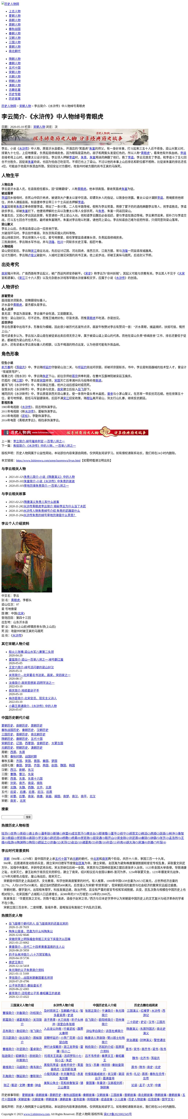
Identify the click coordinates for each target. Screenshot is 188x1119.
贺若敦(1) (87, 838)
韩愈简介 (91, 1046)
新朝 (22, 769)
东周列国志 (147, 1028)
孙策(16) (101, 842)
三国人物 (15, 42)
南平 (84, 796)
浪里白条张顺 (66, 1024)
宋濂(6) (143, 842)
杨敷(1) (67, 838)
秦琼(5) (146, 838)
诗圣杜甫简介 (114, 1031)
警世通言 (160, 1040)
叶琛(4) (161, 842)
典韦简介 (36, 1067)
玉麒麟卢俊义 (69, 1010)
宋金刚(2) (123, 838)
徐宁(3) (124, 833)
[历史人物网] (10, 4)
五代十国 (15, 67)
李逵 (183, 153)
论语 (134, 1085)
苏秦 (96, 1064)
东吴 (31, 774)
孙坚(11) (111, 842)
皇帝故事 (79, 1099)
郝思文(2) (135, 833)
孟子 (142, 1085)
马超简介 (22, 1067)
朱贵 (84, 157)
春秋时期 (16, 756)
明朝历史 (22, 747)
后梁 (13, 791)
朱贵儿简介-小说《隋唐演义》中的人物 (49, 476)
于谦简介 (107, 1010)
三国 (19, 380)
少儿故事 (120, 1099)
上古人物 (15, 11)
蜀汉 (22, 774)
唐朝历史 (22, 738)
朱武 (45, 376)
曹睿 (30, 1085)
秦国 (45, 761)
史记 (144, 1022)
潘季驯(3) (47, 833)
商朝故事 (42, 1095)
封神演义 (146, 1040)
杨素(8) (76, 838)
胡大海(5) (132, 842)
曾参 (110, 393)
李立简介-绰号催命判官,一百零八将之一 (39, 441)
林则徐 (105, 1064)
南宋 (4, 273)
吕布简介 (8, 1031)
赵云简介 (25, 1037)
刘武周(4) (135, 838)
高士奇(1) (35, 833)
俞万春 (5, 367)
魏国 (63, 765)
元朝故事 (38, 1099)
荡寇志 (20, 367)
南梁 (31, 783)
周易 (145, 1074)
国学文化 (167, 1099)
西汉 (13, 769)
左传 (146, 1078)
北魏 (13, 787)
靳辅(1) (57, 833)
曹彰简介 (36, 1076)
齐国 (19, 761)
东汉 (31, 769)
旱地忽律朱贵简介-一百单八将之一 (46, 485)
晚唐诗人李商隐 (95, 1037)
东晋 (22, 778)
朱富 (92, 148)
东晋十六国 (35, 778)
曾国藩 (90, 1083)
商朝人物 (15, 20)
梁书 (155, 1049)
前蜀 (13, 796)
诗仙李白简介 (95, 1031)
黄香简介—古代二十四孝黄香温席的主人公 (37, 946)
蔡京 (75, 376)
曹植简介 (8, 1049)
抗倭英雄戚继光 (95, 1074)
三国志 (160, 1022)
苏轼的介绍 (106, 1046)
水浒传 (23, 148)
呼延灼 (47, 367)
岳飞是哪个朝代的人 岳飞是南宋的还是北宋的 (38, 923)
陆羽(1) (6, 833)
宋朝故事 (24, 1099)
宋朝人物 (15, 72)
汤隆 (51, 242)
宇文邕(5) (44, 838)
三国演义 (133, 1010)
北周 (48, 787)
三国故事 (116, 1095)
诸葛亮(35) (89, 842)
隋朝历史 (7, 738)
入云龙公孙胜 (53, 1028)
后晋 (32, 791)
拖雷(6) (67, 833)
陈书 (163, 1049)
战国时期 (31, 756)
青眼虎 (145, 153)
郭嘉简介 (8, 1019)
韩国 (72, 765)
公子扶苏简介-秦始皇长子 (25, 985)
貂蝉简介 (21, 1055)
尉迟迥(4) (56, 838)
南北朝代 (15, 51)
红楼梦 (145, 1010)
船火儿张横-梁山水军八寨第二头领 (31, 651)
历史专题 (15, 94)
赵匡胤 (80, 863)
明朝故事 (51, 1099)
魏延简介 (22, 1076)
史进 (70, 1015)
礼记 (137, 1074)
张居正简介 (92, 1010)
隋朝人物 (15, 58)
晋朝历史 (22, 734)
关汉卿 (112, 1074)
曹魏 (13, 774)
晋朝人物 (15, 46)
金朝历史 (42, 743)
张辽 (6, 1085)
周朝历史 (37, 725)
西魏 (31, 787)
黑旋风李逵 (51, 1064)
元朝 (76, 858)
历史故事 (15, 98)
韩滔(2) (146, 833)
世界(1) (15, 833)
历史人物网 (8, 106)
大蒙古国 (57, 743)
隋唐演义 (132, 1028)
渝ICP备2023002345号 (118, 1114)
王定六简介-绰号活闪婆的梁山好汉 (31, 667)
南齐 (22, 783)
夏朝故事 (28, 1095)
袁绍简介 (22, 1031)
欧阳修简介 (106, 1019)
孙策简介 (22, 1060)
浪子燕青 (50, 1019)
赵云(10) (77, 842)
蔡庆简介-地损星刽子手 (24, 690)
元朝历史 (7, 747)
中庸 (158, 1085)
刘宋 (13, 783)
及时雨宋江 (51, 1010)
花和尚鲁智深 (69, 1083)
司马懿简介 (10, 1037)
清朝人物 (15, 85)
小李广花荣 (68, 1037)
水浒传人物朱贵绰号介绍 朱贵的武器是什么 (52, 510)
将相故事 (93, 1099)
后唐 (23, 791)
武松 (25, 415)
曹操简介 (8, 1013)
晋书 (129, 1049)
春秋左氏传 (157, 1074)
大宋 (182, 273)
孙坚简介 (22, 1049)
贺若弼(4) (23, 838)
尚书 (129, 1074)
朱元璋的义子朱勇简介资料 (26, 970)
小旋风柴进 (51, 1074)
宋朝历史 (7, 743)
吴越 (48, 796)
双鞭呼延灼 (51, 1037)
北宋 (21, 613)
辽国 (19, 743)
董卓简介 (36, 1049)
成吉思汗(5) (79, 833)
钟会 (38, 1085)
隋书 (142, 1067)
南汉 (75, 796)
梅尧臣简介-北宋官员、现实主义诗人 (33, 698)
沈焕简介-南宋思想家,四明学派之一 (32, 682)
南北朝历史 (38, 734)
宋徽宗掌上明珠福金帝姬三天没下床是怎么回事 (39, 939)
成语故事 (107, 1099)
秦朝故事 (89, 1095)
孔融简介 (8, 1076)
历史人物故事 (137, 1099)
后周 (49, 791)
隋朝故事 (161, 1095)
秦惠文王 (107, 1055)
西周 (13, 752)
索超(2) (12, 838)
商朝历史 (22, 725)
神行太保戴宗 (53, 1046)
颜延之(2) (44, 842)
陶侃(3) (33, 842)
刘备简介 (22, 1013)
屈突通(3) (99, 838)
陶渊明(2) (23, 842)
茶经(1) (24, 833)
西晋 (13, 778)
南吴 (31, 796)
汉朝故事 (103, 1095)
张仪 (88, 1064)
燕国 (45, 765)
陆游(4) (12, 842)
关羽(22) (66, 842)
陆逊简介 (8, 1055)
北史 (158, 1067)
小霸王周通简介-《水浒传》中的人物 (33, 706)
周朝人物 (15, 24)
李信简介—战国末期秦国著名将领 (31, 977)
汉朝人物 (15, 37)
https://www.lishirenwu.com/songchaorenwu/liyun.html (48, 460)
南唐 (40, 796)
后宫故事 (154, 1099)
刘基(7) (152, 842)
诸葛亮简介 (23, 1019)
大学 (150, 1085)
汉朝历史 (42, 730)
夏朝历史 (7, 725)
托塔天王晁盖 (53, 1055)
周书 (134, 1067)
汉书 (151, 1022)
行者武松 (69, 1028)
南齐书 (146, 1049)
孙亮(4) (121, 842)
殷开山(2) (111, 838)
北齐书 (144, 1058)
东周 (22, 752)
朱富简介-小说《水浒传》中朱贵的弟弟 (49, 481)
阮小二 (66, 1051)
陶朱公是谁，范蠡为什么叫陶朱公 (31, 931)
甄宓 (14, 1085)
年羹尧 (101, 1083)
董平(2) (115, 833)
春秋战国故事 (72, 1095)
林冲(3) (173, 833)
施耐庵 (104, 1087)
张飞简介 (36, 1031)
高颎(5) (33, 838)
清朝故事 (65, 1099)
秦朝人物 (15, 33)
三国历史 (7, 734)
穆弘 (90, 398)
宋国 (43, 380)
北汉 (92, 796)
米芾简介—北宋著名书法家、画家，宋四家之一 (39, 675)
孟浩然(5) (175, 838)
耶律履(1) (105, 833)
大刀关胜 (63, 1019)
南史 (150, 1067)
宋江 (34, 250)
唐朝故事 (174, 1095)
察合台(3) (93, 833)
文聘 (22, 1085)
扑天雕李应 (68, 1074)
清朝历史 (37, 747)
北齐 (40, 787)
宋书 (137, 1049)
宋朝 (7, 858)
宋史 (88, 273)
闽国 (57, 796)
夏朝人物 (15, 15)
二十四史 (133, 1022)
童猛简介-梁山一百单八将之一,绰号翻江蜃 (36, 659)
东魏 (22, 787)
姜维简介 (8, 1067)
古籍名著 (15, 89)
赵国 (54, 765)
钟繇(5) (155, 838)
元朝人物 (15, 76)
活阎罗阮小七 (73, 1055)
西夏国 (29, 743)
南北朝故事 (145, 1095)
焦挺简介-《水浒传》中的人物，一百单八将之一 (44, 445)
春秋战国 (15, 29)
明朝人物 (15, 81)
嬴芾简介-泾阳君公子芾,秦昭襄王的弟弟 (34, 993)
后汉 (40, 791)
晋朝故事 (130, 1095)
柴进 (98, 380)
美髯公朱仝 (51, 1083)
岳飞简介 (91, 1019)
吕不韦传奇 (92, 1055)
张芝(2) (164, 838)
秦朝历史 (28, 730)
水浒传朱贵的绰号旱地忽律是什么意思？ (50, 515)
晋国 (37, 761)
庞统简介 (35, 1055)
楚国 (54, 761)
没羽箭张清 (69, 1069)
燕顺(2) (155, 833)
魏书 (135, 1058)
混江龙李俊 (71, 1046)
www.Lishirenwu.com (37, 1114)
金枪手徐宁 (68, 1064)
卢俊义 (32, 255)
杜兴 (60, 242)
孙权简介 (36, 1013)
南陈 (40, 783)
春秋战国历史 (10, 730)
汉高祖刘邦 (115, 1083)
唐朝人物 (15, 63)
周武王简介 (16, 962)
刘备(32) (55, 842)
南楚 (66, 796)
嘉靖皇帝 (109, 1078)
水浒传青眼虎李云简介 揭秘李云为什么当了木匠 (55, 506)
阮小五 (59, 1060)
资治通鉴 (132, 1040)
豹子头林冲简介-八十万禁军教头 (30, 954)
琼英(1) (164, 833)
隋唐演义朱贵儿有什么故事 (41, 501)
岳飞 (81, 389)
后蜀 (22, 796)
